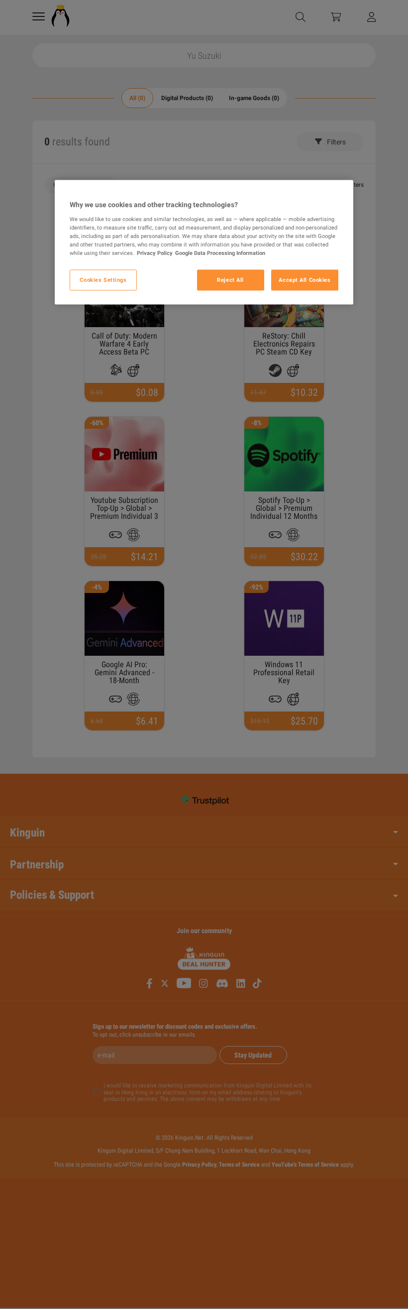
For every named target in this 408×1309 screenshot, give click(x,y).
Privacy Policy (155, 252)
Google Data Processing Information (220, 252)
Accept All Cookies (304, 279)
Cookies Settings (103, 279)
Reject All (230, 279)
